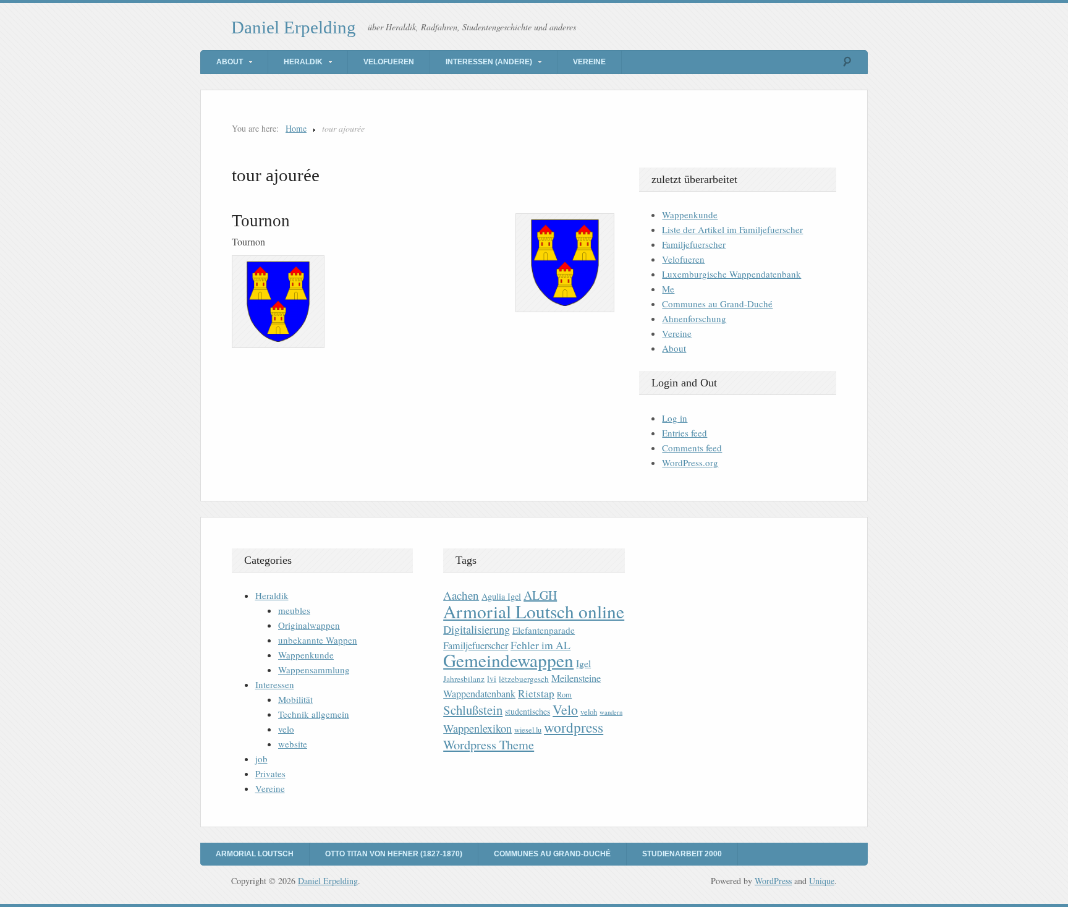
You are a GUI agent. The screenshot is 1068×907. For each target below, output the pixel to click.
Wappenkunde (690, 214)
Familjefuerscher (694, 244)
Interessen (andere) (489, 61)
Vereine (589, 61)
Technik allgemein (313, 714)
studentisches (527, 711)
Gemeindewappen (508, 660)
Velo (565, 709)
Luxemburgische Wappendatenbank (731, 274)
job (261, 758)
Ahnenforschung (694, 318)
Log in (674, 418)
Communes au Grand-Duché (717, 303)
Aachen (461, 595)
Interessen (274, 684)
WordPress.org (690, 462)
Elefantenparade (543, 630)
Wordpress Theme (488, 744)
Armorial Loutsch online (533, 611)
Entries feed (684, 433)
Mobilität (295, 699)
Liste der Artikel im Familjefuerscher (732, 229)
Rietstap (536, 693)
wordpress (573, 727)
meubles (294, 610)
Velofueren (388, 61)
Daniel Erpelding (293, 27)
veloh (588, 712)
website (292, 744)
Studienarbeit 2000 (682, 854)
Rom (564, 694)
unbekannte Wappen (317, 640)
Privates (270, 773)
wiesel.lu (527, 730)
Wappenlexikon (477, 728)
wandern (611, 712)
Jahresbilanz (464, 678)
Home (296, 128)
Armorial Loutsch (255, 854)
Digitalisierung (476, 629)
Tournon (261, 220)
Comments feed (692, 447)
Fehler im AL (540, 644)
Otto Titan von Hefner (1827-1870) (393, 854)
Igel (583, 663)
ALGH (540, 595)
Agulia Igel (501, 596)
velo (286, 729)
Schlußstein (472, 709)
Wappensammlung (314, 669)
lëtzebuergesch (524, 678)
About (229, 61)
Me (668, 289)
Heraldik (303, 61)
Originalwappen (309, 625)
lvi (491, 678)
